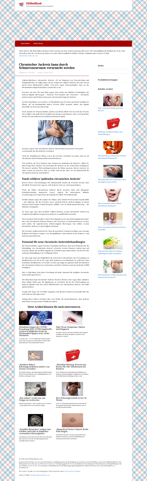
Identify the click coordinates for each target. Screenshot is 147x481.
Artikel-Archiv (38, 43)
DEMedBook (34, 3)
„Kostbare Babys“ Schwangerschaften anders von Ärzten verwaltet (34, 366)
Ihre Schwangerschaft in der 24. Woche (71, 399)
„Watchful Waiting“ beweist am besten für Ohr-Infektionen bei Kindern (71, 366)
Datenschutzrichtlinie (72, 471)
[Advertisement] (74, 26)
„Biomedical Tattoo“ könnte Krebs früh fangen (72, 430)
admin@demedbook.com (28, 56)
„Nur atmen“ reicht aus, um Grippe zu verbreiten (32, 399)
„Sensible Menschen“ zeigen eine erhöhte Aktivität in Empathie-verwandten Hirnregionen (35, 431)
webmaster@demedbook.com (40, 475)
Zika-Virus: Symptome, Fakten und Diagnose (70, 328)
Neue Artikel (25, 43)
